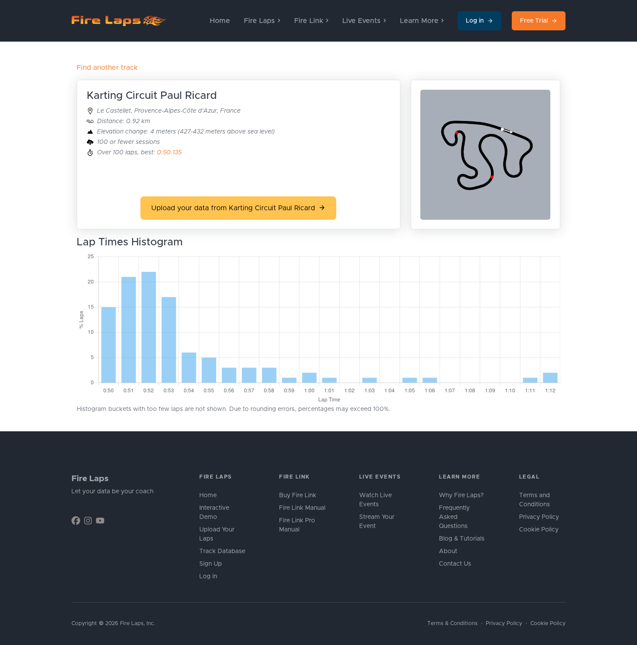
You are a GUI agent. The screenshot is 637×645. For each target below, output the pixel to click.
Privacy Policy (539, 517)
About (448, 551)
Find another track (107, 67)
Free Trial (534, 21)
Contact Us (455, 564)
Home (220, 20)
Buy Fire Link (297, 495)
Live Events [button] (361, 20)
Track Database (222, 551)
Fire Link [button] (308, 20)
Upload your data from (233, 208)
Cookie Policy (539, 530)
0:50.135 (169, 153)
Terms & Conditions (452, 623)
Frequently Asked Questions (454, 517)
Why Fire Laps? (461, 495)
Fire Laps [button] (259, 20)
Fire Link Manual (302, 508)
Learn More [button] (419, 20)
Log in (475, 21)
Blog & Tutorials (461, 539)
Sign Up (210, 564)
